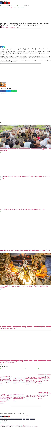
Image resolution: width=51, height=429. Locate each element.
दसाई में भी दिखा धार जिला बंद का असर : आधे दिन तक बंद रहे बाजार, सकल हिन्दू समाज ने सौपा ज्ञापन (22, 209)
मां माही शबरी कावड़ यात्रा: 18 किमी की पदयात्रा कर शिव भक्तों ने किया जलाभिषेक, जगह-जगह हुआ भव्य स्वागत (44, 394)
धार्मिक (8, 7)
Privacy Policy (12, 425)
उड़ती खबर (22, 7)
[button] (1, 47)
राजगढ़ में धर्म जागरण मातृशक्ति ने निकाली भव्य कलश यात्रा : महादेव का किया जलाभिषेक (32, 396)
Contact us (2, 425)
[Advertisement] (25, 15)
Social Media (18, 425)
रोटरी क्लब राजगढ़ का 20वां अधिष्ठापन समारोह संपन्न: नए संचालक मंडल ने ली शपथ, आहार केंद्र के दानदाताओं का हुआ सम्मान (19, 397)
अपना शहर (4, 7)
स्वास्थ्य (18, 7)
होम (1, 7)
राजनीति (11, 7)
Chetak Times (8, 426)
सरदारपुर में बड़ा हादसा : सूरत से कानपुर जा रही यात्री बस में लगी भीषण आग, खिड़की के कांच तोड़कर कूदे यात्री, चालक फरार (25, 251)
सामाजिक (15, 7)
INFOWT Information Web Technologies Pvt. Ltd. (30, 426)
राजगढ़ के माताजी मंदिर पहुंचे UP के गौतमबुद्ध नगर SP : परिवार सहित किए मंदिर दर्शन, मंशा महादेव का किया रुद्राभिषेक (24, 286)
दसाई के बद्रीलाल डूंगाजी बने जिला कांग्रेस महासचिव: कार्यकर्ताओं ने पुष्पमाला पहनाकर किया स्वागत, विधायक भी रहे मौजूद (25, 177)
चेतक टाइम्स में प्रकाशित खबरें (24, 425)
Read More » (2, 385)
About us (7, 425)
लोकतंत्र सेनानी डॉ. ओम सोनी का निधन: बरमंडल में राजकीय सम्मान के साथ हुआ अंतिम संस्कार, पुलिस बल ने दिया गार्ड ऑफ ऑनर (25, 149)
